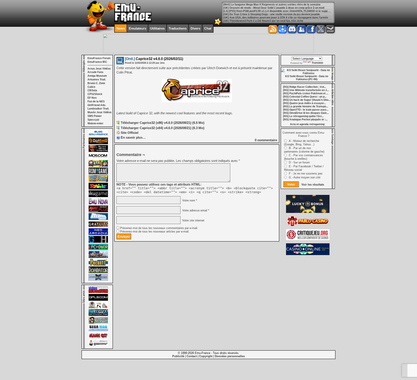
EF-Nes (92, 97)
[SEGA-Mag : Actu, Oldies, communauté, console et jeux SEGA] (98, 330)
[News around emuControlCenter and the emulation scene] (98, 279)
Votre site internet (192, 220)
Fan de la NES (96, 101)
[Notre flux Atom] (282, 29)
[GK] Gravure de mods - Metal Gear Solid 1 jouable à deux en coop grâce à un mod (273, 7)
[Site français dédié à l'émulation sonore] (98, 299)
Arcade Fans (95, 72)
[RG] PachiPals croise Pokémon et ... (305, 93)
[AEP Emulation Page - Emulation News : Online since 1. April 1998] (98, 315)
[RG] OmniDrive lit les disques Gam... (306, 112)
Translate (317, 62)
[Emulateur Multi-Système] (98, 272)
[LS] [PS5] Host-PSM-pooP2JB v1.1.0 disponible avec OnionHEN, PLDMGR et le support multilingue (284, 11)
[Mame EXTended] (98, 337)
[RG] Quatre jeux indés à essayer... (304, 103)
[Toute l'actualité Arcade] (98, 234)
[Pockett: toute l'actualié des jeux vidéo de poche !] (98, 264)
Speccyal (93, 119)
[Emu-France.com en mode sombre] (218, 25)
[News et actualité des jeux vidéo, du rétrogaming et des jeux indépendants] (98, 173)
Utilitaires (157, 28)
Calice (91, 86)
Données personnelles (230, 356)
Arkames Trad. (97, 79)
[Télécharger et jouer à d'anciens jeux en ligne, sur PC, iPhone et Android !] (98, 143)
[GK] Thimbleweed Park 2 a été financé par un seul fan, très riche (263, 20)
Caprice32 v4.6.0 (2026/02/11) (154, 59)
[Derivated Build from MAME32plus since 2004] (98, 211)
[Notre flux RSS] (273, 29)
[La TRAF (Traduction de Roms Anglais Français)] (98, 257)
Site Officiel (129, 132)
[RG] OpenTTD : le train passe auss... (305, 109)
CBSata (92, 90)
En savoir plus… (133, 137)
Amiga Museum (97, 75)
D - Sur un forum (299, 162)
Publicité (178, 356)
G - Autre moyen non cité (304, 177)
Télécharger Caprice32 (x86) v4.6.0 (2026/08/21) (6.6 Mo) (162, 122)
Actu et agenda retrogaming (307, 124)
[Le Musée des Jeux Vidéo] (98, 292)
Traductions (178, 28)
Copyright (205, 356)
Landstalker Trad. (98, 108)
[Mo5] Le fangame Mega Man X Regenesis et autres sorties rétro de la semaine (272, 4)
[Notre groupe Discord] (292, 29)
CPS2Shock (95, 94)
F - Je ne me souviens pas (306, 173)
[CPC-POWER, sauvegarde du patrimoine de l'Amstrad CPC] (98, 249)
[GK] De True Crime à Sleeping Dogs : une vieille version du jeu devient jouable (271, 14)
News (120, 28)
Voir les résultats (312, 184)
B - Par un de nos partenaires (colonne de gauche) (304, 149)
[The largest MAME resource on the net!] (98, 219)
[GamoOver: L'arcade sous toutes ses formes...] (98, 345)
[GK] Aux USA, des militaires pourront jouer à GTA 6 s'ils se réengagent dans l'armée (275, 17)
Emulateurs (137, 28)
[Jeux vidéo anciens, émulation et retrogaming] (98, 203)
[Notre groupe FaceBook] (301, 29)
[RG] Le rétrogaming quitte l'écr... (303, 116)
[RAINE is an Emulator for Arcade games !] (98, 188)
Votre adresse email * (195, 210)
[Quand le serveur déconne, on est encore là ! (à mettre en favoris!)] (98, 135)
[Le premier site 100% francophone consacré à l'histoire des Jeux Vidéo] (98, 181)
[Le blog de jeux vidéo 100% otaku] (98, 196)
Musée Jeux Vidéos (100, 112)
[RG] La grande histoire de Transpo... (305, 106)
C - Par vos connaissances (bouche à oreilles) (303, 157)
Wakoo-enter (95, 123)
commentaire (266, 140)
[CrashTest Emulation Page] (98, 322)
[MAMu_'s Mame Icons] (98, 307)
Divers (195, 28)
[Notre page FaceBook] (311, 29)
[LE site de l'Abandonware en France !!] (98, 165)
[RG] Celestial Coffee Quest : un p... (304, 96)
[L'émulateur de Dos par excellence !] (98, 151)
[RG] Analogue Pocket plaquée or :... (305, 119)
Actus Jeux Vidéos (99, 68)
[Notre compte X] (321, 29)
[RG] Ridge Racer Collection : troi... (304, 86)
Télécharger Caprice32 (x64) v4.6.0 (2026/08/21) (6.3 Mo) (162, 128)
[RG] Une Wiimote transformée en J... (306, 90)
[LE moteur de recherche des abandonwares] (98, 226)
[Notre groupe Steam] (330, 29)
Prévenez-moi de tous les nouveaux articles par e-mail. (154, 231)
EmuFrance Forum (99, 58)
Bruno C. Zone (96, 83)
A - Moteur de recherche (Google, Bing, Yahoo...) (301, 142)
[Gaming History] (98, 241)
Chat (207, 28)
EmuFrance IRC (97, 61)
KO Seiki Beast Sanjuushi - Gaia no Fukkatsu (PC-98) (306, 78)
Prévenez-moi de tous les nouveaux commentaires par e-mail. (159, 228)
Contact (192, 356)
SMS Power (95, 116)
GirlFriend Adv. (97, 105)
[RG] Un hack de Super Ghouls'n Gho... (306, 99)
